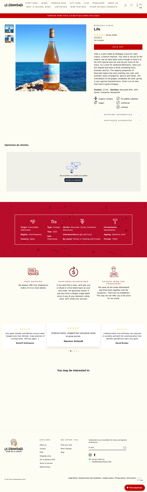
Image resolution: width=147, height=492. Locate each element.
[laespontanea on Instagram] (90, 455)
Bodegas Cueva (104, 25)
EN (141, 7)
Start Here (31, 3)
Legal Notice (73, 478)
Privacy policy (120, 478)
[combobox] (140, 7)
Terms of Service (46, 463)
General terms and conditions (90, 478)
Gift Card (75, 3)
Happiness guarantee (118, 120)
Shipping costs (45, 456)
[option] (140, 4)
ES (141, 4)
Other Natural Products (103, 7)
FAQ (41, 452)
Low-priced (61, 7)
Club (86, 3)
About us (113, 3)
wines (44, 3)
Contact (43, 449)
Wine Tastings (78, 7)
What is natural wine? (38, 7)
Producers (99, 3)
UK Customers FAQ (47, 459)
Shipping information (118, 114)
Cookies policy (108, 478)
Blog (62, 452)
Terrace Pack (58, 3)
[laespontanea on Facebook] (94, 455)
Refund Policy (45, 467)
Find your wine (66, 445)
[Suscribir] (124, 447)
